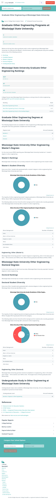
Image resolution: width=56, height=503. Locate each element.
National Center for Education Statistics (13, 406)
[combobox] (41, 2)
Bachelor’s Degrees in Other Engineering (12, 396)
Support (3, 473)
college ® (9, 2)
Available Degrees (8, 57)
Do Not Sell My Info (6, 494)
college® (5, 465)
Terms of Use (5, 489)
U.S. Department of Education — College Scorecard (16, 412)
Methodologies (5, 477)
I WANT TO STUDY (8, 443)
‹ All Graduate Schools (20, 2)
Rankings (5, 55)
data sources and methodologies (19, 415)
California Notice (6, 492)
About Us (4, 468)
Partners (4, 480)
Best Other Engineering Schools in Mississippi (13, 108)
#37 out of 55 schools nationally (15, 99)
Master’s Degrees (7, 59)
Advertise (4, 478)
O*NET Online (6, 408)
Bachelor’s (5, 133)
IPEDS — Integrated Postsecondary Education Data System (19, 410)
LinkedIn (4, 487)
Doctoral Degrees (7, 61)
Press (3, 470)
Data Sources (5, 475)
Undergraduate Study (9, 63)
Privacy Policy (5, 491)
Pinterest (4, 484)
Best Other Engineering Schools (10, 105)
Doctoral (5, 138)
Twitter (4, 482)
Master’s (5, 136)
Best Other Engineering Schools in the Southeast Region (16, 111)
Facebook (4, 485)
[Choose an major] (32, 8)
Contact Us (4, 471)
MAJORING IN (27, 443)
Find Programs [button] (50, 2)
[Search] (41, 2)
